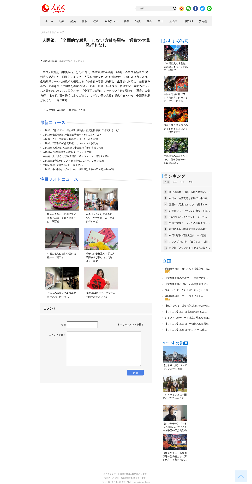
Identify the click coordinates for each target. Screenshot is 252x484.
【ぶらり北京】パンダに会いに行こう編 (175, 366)
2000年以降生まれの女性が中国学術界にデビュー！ (100, 294)
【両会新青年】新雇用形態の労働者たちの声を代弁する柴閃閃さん (175, 456)
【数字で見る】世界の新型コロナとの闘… (188, 305)
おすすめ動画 (175, 343)
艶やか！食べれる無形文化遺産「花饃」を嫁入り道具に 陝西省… (61, 217)
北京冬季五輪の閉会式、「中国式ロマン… (188, 278)
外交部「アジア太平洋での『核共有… (189, 247)
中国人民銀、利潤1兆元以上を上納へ (63, 165)
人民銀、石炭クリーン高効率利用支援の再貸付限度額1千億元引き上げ (81, 130)
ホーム (49, 21)
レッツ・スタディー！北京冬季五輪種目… (188, 317)
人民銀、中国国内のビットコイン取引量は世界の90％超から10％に (79, 169)
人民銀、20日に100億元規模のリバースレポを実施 (70, 139)
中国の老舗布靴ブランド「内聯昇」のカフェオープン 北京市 (176, 97)
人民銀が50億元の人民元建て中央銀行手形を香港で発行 (73, 147)
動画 (149, 21)
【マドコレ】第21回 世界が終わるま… (186, 311)
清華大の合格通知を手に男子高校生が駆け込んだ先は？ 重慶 (100, 257)
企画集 (173, 21)
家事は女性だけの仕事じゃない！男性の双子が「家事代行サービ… (100, 217)
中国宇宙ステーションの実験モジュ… (189, 223)
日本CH (188, 21)
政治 (96, 21)
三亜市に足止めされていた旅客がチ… (189, 204)
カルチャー (111, 21)
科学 (126, 21)
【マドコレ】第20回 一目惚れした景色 (186, 323)
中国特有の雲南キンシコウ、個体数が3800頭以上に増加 (176, 159)
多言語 (203, 21)
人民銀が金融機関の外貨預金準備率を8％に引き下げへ (72, 134)
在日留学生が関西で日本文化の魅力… (189, 229)
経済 (73, 21)
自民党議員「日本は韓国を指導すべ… (189, 192)
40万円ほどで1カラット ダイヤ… (188, 216)
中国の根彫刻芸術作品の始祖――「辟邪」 (61, 255)
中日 (160, 21)
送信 (135, 372)
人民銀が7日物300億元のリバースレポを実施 (67, 151)
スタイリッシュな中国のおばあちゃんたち (175, 396)
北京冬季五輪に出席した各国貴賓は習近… (188, 284)
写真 (138, 21)
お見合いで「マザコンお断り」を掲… (189, 210)
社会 (84, 21)
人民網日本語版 (48, 32)
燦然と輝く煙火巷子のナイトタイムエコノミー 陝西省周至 (176, 128)
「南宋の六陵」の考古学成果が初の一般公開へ (61, 294)
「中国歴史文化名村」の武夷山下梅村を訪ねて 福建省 (176, 66)
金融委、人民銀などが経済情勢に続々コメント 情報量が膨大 (76, 156)
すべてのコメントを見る (130, 324)
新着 (62, 21)
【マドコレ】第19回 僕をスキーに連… (186, 329)
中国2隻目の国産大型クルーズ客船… (189, 235)
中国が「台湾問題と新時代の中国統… (189, 198)
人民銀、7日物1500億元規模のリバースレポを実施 (70, 143)
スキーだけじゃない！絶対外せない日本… (188, 290)
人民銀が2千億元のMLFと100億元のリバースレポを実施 (73, 160)
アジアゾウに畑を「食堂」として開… (189, 241)
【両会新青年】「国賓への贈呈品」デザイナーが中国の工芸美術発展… (175, 428)
